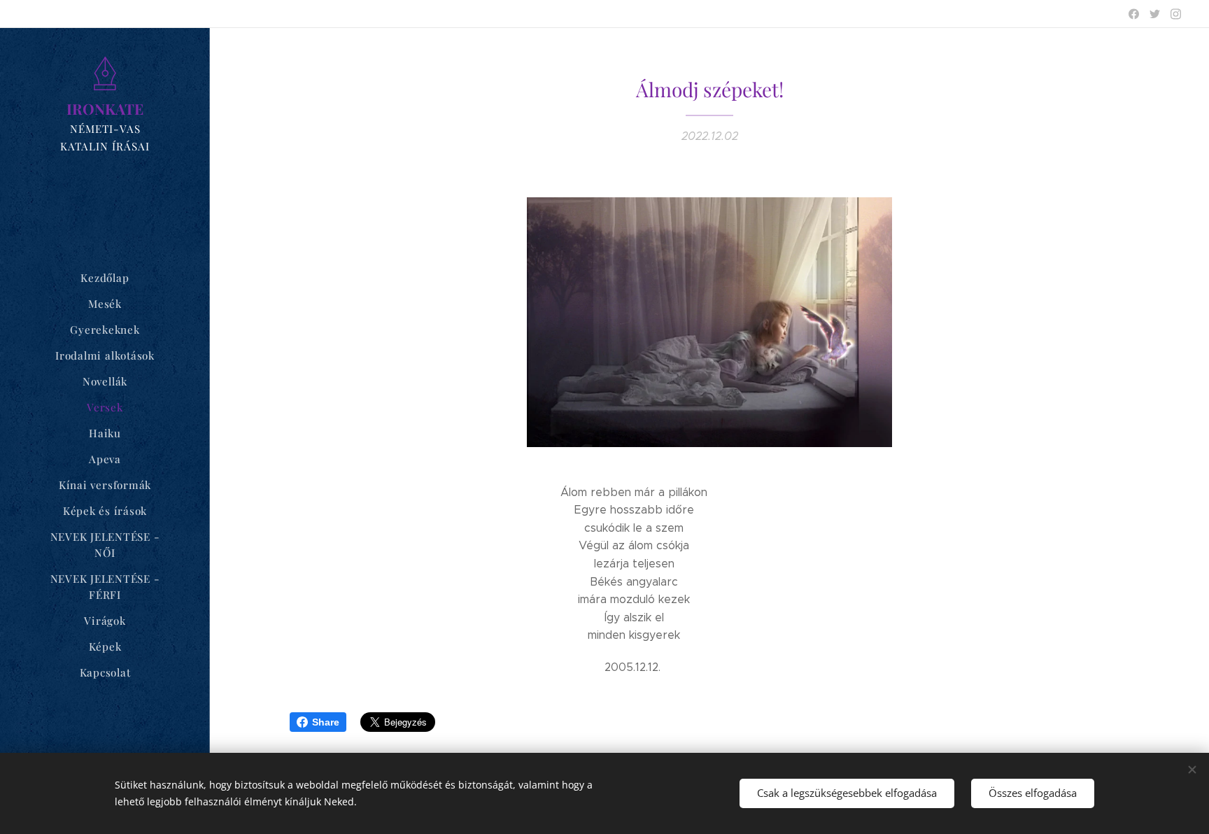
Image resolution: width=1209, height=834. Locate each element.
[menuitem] (105, 278)
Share (325, 722)
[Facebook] (1134, 14)
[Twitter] (1155, 14)
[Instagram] (1176, 14)
